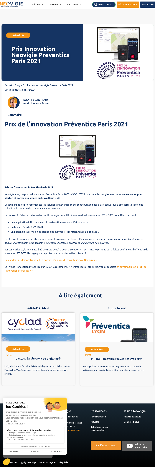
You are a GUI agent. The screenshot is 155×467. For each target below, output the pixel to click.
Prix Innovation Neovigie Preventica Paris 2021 (48, 85)
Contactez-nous (131, 422)
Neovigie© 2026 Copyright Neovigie (19, 462)
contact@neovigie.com (69, 430)
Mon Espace (147, 4)
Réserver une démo (127, 4)
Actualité (95, 422)
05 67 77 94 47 (105, 4)
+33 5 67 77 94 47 (66, 426)
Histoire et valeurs (132, 416)
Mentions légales (48, 462)
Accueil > (10, 85)
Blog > (19, 85)
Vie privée (63, 462)
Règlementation (98, 416)
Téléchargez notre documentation (99, 428)
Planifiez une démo (106, 445)
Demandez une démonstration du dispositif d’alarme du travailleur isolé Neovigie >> (51, 260)
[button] (38, 4)
